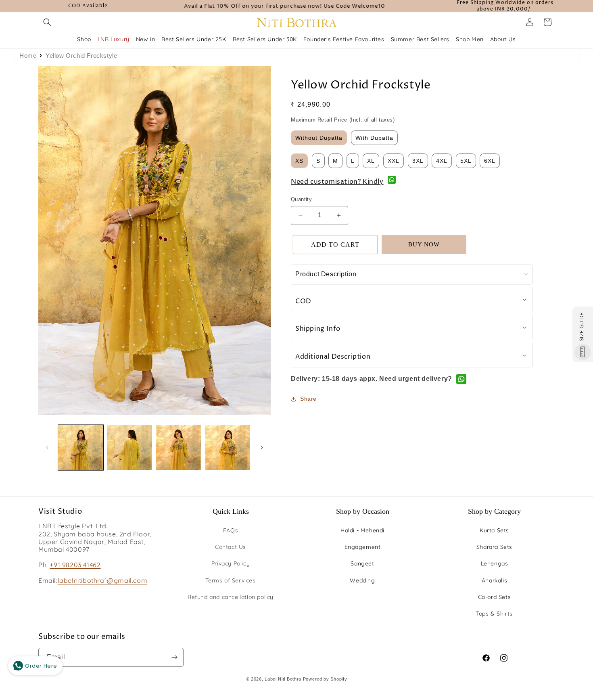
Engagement (363, 547)
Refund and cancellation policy (231, 597)
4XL (441, 161)
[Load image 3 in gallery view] (178, 447)
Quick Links (231, 511)
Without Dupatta (318, 137)
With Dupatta (374, 137)
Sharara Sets (494, 547)
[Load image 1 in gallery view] (80, 447)
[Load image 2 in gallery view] (129, 447)
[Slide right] (262, 447)
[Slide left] (47, 447)
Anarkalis (494, 580)
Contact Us (230, 547)
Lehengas (494, 563)
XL (371, 161)
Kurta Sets (494, 530)
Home (27, 55)
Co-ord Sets (494, 597)
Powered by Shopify (325, 679)
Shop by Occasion (362, 511)
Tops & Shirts (494, 613)
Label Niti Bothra (283, 679)
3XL (418, 161)
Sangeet (362, 563)
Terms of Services (230, 580)
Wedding (362, 580)
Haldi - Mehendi (362, 530)
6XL (489, 161)
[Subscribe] (174, 657)
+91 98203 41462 (75, 565)
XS (299, 161)
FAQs (230, 530)
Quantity (301, 199)
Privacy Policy (230, 563)
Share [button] (308, 398)
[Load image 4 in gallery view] (228, 447)
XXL (393, 161)
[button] (47, 22)
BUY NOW (424, 244)
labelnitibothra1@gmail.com (103, 580)
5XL (466, 161)
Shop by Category (494, 511)
